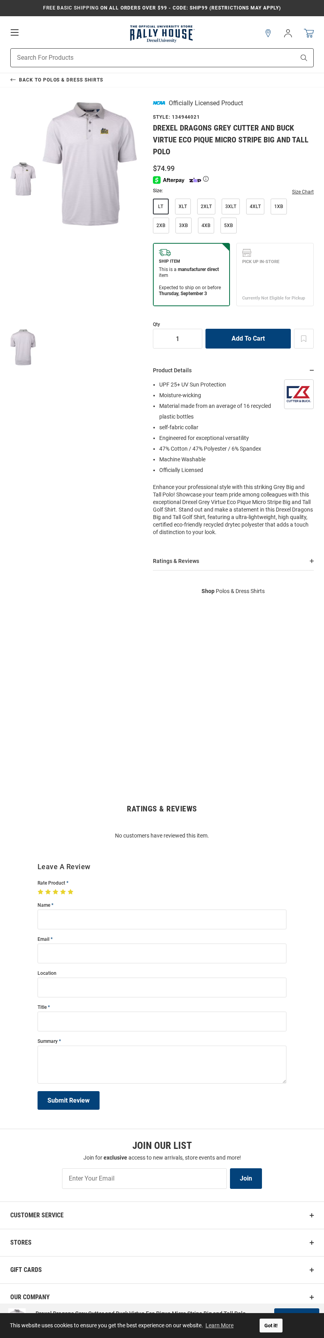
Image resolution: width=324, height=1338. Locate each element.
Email (43, 939)
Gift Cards (26, 1270)
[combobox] (143, 58)
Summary (48, 1041)
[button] (268, 33)
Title (42, 1007)
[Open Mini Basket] (309, 33)
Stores (21, 1242)
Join (246, 1178)
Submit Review (68, 1100)
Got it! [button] (271, 1326)
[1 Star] (41, 892)
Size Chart (303, 192)
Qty (156, 324)
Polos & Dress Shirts (233, 591)
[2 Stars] (49, 892)
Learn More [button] (219, 1325)
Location (47, 973)
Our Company (30, 1297)
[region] (233, 460)
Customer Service (37, 1215)
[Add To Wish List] (304, 339)
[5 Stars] (71, 892)
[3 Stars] (56, 892)
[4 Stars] (64, 892)
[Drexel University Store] (162, 33)
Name (44, 905)
